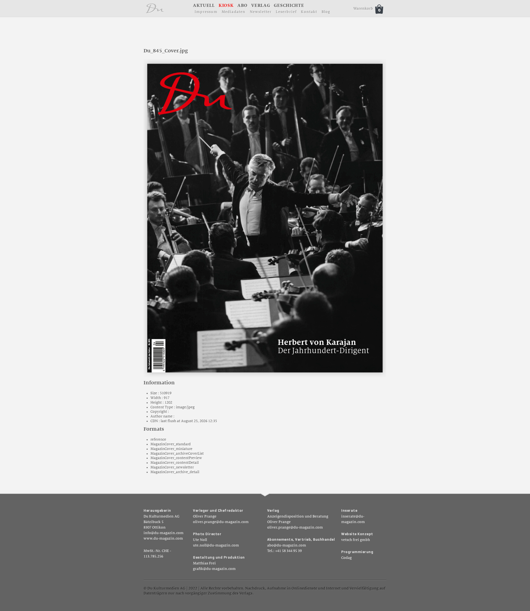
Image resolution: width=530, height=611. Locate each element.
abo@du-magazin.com (286, 545)
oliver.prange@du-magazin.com (221, 522)
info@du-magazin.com (164, 533)
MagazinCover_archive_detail (174, 472)
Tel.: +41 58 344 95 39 (284, 551)
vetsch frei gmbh (355, 540)
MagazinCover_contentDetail (174, 463)
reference (158, 439)
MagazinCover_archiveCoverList (177, 453)
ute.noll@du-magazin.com (216, 545)
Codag (346, 558)
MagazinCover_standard (170, 444)
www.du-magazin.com (163, 538)
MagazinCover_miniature (171, 449)
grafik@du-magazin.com (214, 569)
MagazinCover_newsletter (172, 467)
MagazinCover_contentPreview (176, 458)
